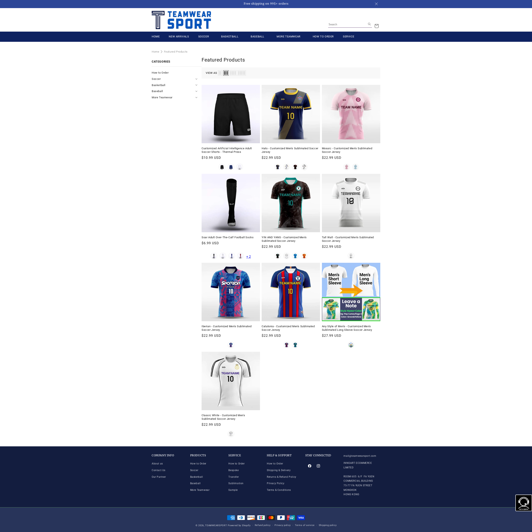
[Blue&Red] (286, 345)
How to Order (160, 72)
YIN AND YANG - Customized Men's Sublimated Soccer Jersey (284, 239)
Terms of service (305, 525)
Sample (233, 490)
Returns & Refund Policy (281, 476)
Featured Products (176, 51)
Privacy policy (283, 525)
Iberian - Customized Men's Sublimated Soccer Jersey (226, 328)
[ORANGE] (304, 256)
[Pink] (347, 167)
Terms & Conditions (279, 490)
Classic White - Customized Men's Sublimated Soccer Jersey (223, 417)
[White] (239, 167)
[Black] (222, 167)
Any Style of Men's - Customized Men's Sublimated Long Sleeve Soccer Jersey (347, 328)
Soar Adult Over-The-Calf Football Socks (228, 237)
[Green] (295, 345)
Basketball (159, 85)
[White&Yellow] (286, 167)
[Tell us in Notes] (351, 345)
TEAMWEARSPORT (216, 525)
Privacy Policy (275, 483)
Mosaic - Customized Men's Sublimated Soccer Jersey (347, 150)
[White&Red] (304, 167)
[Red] (240, 256)
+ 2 (248, 257)
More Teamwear (162, 97)
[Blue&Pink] (231, 345)
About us (157, 463)
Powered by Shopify (239, 525)
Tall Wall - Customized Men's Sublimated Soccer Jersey (348, 239)
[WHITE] (286, 256)
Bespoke (233, 470)
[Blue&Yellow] (278, 167)
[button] (376, 26)
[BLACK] (278, 256)
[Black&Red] (295, 167)
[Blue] (231, 167)
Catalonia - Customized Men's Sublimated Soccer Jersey (288, 328)
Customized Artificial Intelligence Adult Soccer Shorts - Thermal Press (227, 150)
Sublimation (236, 483)
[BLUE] (295, 256)
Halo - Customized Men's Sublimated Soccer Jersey (290, 150)
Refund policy (263, 525)
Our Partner (159, 476)
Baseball (158, 91)
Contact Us (158, 470)
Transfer (233, 476)
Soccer (156, 78)
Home (155, 51)
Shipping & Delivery (279, 470)
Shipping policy (328, 525)
